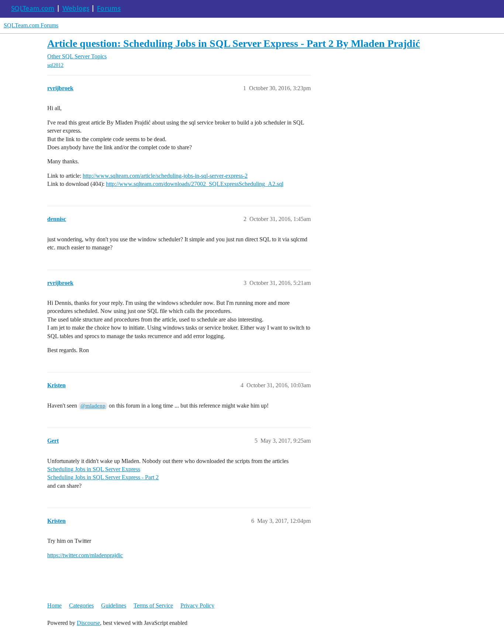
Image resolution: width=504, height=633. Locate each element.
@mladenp (93, 406)
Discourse (88, 623)
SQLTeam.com (33, 9)
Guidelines (113, 605)
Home (54, 605)
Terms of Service (153, 605)
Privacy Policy (197, 605)
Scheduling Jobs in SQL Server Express (93, 469)
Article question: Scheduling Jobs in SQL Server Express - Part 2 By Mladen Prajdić (233, 43)
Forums (109, 9)
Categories (81, 605)
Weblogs (75, 9)
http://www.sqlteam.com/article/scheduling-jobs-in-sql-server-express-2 (165, 176)
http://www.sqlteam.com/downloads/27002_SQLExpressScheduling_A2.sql (194, 184)
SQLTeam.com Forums (31, 25)
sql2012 (55, 65)
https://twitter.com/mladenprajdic (85, 555)
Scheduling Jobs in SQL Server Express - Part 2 (103, 477)
